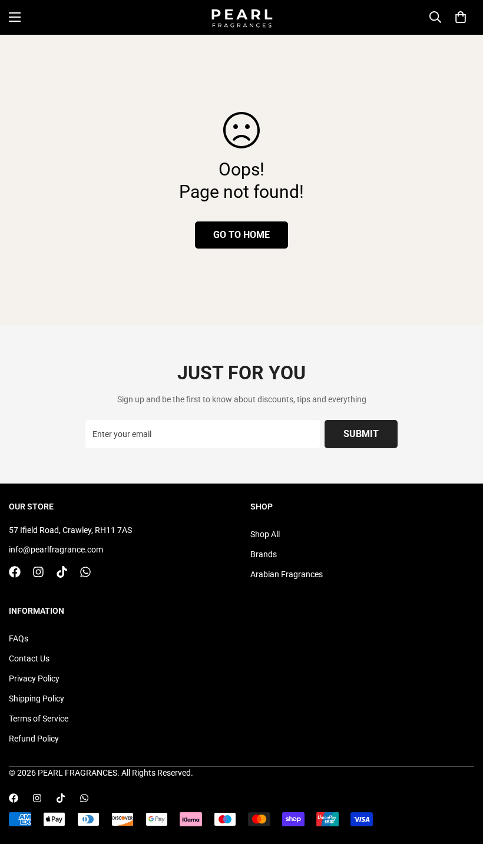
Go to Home (241, 234)
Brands (263, 554)
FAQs (18, 638)
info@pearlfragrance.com (56, 549)
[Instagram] (38, 572)
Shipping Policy (36, 698)
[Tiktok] (62, 572)
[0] (460, 17)
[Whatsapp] (85, 572)
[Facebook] (15, 572)
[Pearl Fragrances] (241, 17)
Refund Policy (34, 738)
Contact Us (29, 658)
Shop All (265, 534)
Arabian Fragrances (286, 574)
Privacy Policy (34, 678)
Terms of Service (38, 718)
